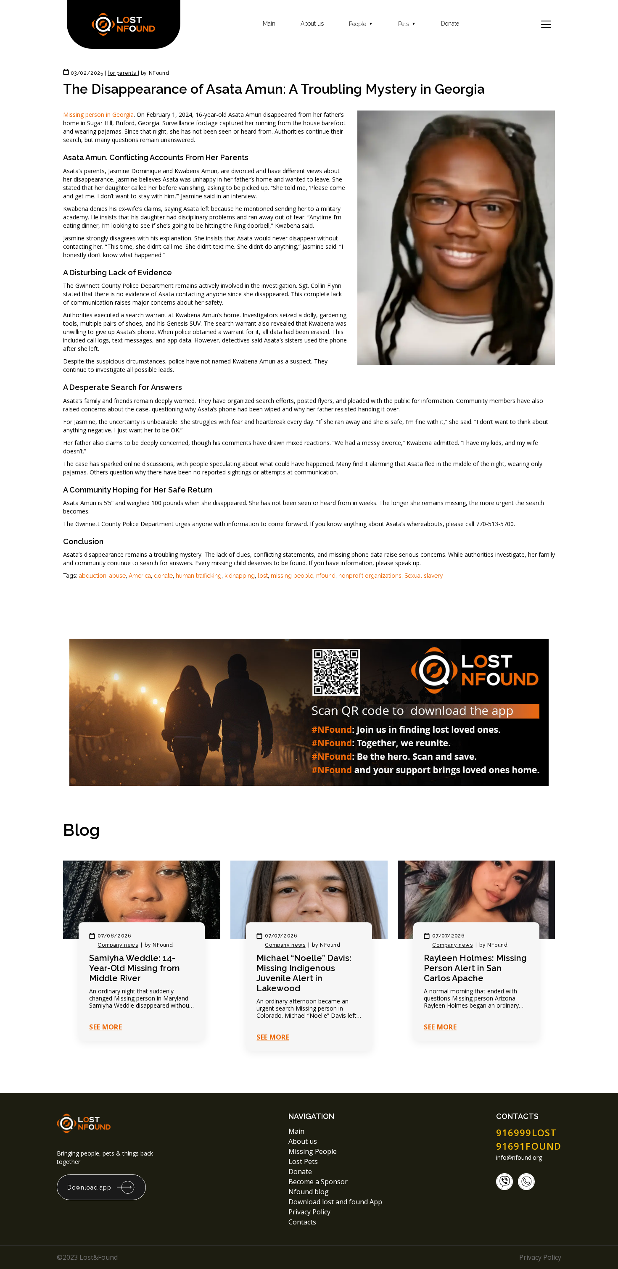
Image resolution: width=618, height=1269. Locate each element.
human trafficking (199, 575)
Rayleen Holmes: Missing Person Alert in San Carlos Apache (475, 968)
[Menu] (546, 24)
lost (263, 575)
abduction (92, 575)
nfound (325, 575)
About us (312, 24)
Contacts (302, 1222)
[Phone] (504, 1181)
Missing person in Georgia (98, 114)
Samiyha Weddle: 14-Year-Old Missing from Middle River (134, 968)
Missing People (312, 1151)
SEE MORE (105, 1027)
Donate (450, 24)
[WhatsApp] (526, 1181)
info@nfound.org (519, 1158)
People (361, 24)
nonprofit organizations (369, 575)
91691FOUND (528, 1146)
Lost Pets (303, 1161)
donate (163, 575)
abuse (117, 575)
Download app (89, 1187)
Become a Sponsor (318, 1181)
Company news (118, 945)
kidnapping (239, 575)
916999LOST (526, 1132)
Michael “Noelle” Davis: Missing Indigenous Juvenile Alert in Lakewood (303, 973)
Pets (407, 24)
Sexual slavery (423, 575)
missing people (292, 575)
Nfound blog (308, 1191)
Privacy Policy (310, 1211)
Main (269, 24)
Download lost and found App (335, 1201)
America (140, 575)
